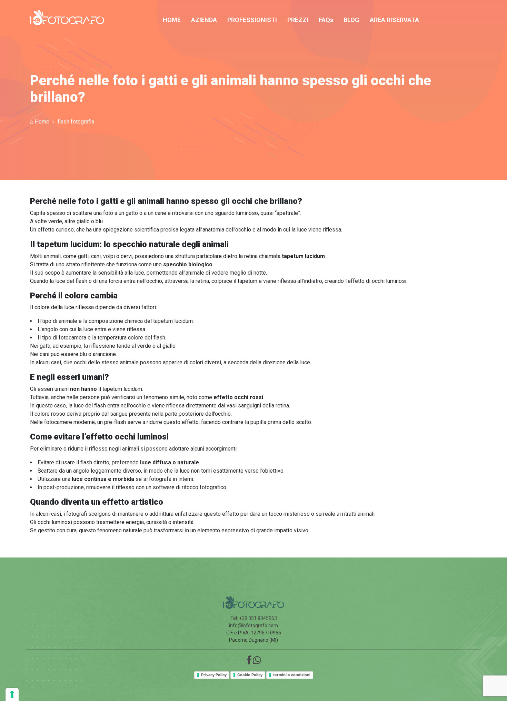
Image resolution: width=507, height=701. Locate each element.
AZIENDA (204, 19)
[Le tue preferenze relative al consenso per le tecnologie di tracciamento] (12, 694)
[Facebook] (249, 662)
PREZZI (297, 19)
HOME (172, 19)
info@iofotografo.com (253, 625)
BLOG (351, 19)
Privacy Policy (214, 674)
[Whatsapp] (257, 662)
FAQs (326, 19)
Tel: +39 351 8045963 (253, 618)
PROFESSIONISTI (252, 19)
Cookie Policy (249, 674)
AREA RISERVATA (394, 19)
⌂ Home (39, 121)
